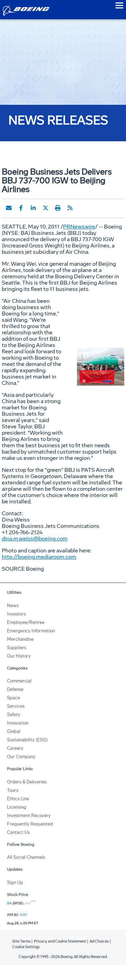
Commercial (19, 681)
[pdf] (82, 208)
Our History (19, 656)
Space (13, 697)
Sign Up (15, 882)
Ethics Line (18, 798)
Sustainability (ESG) (27, 739)
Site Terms (21, 941)
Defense (15, 689)
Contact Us (18, 832)
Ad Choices (99, 941)
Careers (15, 748)
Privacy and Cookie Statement (60, 941)
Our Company (21, 756)
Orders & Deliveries (27, 781)
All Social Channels (26, 857)
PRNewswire (79, 226)
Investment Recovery (29, 815)
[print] (57, 208)
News (13, 605)
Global (13, 731)
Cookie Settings (26, 947)
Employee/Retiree (25, 622)
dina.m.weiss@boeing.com (35, 538)
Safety (13, 714)
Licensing (16, 807)
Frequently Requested (30, 824)
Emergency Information (31, 630)
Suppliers (16, 647)
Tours (12, 790)
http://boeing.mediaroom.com (39, 556)
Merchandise (20, 639)
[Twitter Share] (45, 208)
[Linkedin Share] (33, 208)
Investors (16, 614)
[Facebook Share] (21, 208)
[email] (9, 208)
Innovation (17, 723)
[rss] (70, 208)
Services (15, 706)
